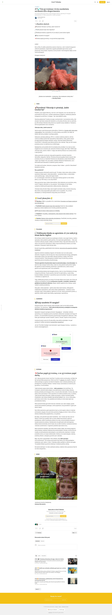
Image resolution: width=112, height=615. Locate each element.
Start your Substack (53, 609)
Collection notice (65, 606)
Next (74, 532)
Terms (60, 606)
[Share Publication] (97, 2)
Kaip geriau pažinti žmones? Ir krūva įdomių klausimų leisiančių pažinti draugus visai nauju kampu (49, 561)
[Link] (33, 24)
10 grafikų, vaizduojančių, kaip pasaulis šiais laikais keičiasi (58, 213)
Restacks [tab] (42, 541)
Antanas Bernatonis (41, 17)
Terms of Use (61, 518)
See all (37, 589)
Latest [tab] (39, 555)
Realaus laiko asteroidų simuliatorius (51, 218)
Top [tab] (36, 555)
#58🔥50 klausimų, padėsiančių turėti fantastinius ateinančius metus (49, 579)
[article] (56, 562)
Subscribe (102, 2)
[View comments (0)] (40, 21)
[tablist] (40, 541)
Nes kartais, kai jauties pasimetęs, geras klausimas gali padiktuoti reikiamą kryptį (50, 582)
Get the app (61, 609)
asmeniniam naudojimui (57, 322)
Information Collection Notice (56, 520)
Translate (37, 6)
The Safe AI (59, 312)
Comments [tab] (37, 541)
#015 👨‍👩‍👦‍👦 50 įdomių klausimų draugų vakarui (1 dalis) (49, 559)
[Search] (95, 2)
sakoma (62, 380)
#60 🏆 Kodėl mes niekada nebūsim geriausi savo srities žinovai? (50, 568)
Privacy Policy (64, 520)
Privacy (56, 606)
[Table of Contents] (1, 307)
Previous (39, 532)
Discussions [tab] (44, 555)
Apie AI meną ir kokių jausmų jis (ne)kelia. (49, 210)
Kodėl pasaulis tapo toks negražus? (51, 206)
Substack (50, 612)
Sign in (108, 2)
